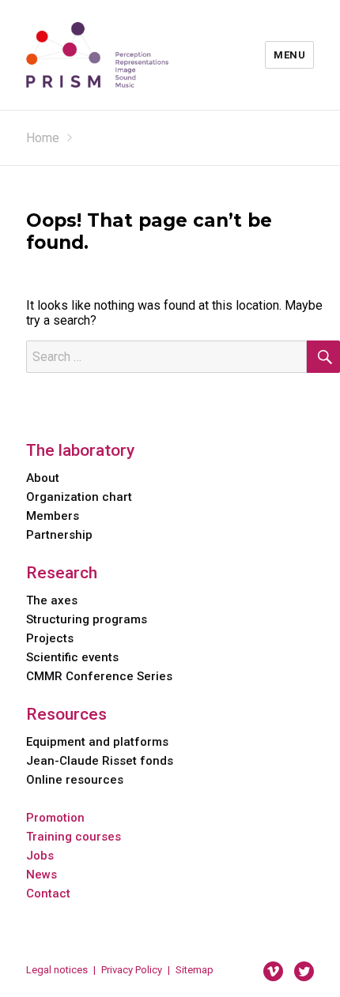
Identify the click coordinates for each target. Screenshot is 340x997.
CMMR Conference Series (99, 676)
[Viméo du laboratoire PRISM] (273, 970)
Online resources (74, 780)
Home (42, 137)
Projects (50, 638)
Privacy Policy (131, 970)
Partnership (59, 535)
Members (52, 516)
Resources (66, 714)
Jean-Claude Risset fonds (99, 761)
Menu (289, 55)
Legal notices (57, 970)
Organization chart (79, 497)
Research (61, 572)
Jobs (40, 855)
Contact (48, 893)
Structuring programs (86, 619)
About (42, 478)
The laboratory (80, 450)
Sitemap (194, 970)
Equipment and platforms (97, 742)
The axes (51, 600)
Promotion (55, 818)
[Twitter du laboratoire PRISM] (304, 970)
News (41, 874)
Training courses (73, 837)
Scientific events (72, 657)
